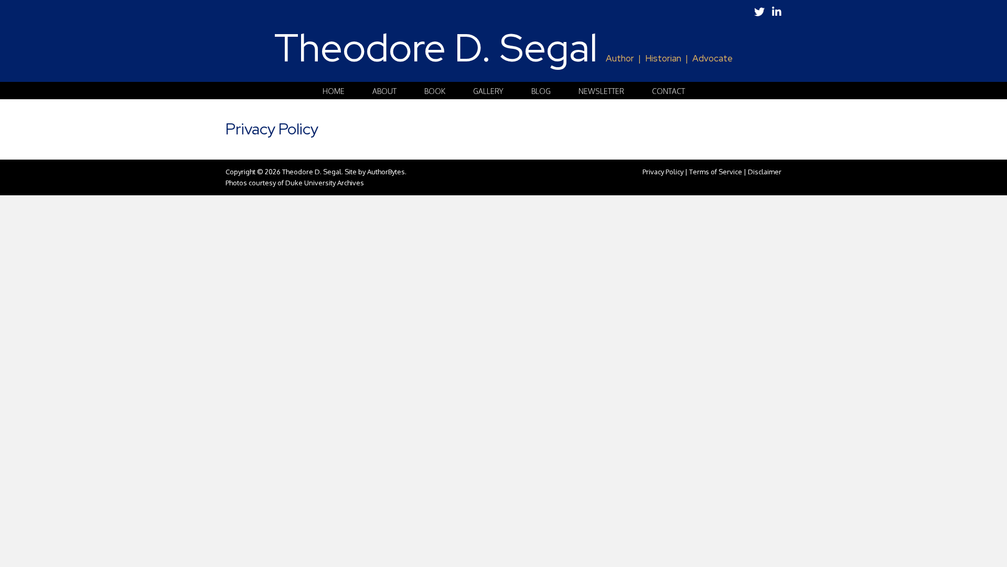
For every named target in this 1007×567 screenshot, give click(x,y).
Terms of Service (715, 171)
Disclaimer (764, 171)
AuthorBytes (386, 171)
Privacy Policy (662, 171)
